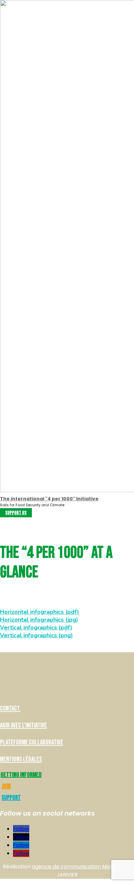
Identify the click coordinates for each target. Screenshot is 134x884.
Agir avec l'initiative (23, 725)
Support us (16, 513)
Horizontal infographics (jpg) (38, 620)
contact (10, 708)
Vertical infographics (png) (36, 635)
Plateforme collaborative (31, 742)
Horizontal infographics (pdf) (39, 612)
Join (6, 786)
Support (11, 798)
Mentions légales (21, 759)
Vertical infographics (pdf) (35, 627)
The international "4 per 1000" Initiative (49, 498)
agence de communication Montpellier (81, 866)
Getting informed (21, 775)
